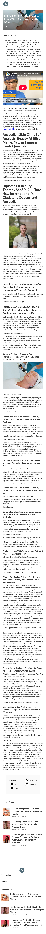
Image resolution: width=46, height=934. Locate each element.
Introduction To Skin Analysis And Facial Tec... (23, 66)
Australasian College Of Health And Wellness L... (23, 47)
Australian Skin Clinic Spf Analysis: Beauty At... (21, 40)
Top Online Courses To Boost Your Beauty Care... (24, 51)
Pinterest (33, 784)
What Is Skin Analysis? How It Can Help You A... (23, 62)
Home (39, 4)
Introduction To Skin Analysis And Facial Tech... (22, 45)
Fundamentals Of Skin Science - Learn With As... (24, 60)
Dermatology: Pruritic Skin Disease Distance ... (23, 58)
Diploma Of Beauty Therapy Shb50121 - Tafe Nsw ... (23, 42)
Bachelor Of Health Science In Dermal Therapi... (23, 49)
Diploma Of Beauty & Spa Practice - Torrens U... (23, 53)
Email (17, 788)
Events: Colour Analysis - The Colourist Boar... (23, 64)
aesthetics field (8, 129)
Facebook (33, 780)
